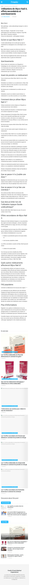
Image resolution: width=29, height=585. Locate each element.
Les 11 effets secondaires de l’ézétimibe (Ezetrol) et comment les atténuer (12, 490)
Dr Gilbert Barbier (6, 16)
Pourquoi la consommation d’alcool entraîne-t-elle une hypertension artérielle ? (15, 549)
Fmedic (14, 2)
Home (2, 6)
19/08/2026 (4, 358)
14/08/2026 (4, 412)
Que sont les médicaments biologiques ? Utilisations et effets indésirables (12, 382)
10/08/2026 (4, 466)
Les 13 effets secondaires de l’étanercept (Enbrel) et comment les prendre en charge (13, 436)
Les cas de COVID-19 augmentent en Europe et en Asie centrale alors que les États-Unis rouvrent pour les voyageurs (17, 513)
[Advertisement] (14, 20)
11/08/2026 (4, 439)
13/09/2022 (14, 16)
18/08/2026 (4, 385)
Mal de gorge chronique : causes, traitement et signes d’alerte (15, 555)
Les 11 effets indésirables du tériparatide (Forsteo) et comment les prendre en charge (14, 463)
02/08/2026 (4, 493)
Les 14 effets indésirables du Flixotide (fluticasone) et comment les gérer (12, 355)
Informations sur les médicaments (10, 6)
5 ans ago (10, 509)
